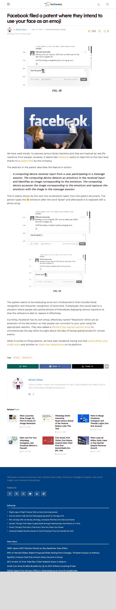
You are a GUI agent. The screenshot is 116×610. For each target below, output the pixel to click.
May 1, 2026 (96, 451)
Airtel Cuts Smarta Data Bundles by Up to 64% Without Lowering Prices (41, 566)
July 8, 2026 (25, 427)
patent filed (26, 160)
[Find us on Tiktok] (43, 493)
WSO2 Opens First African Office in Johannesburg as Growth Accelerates (42, 570)
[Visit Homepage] (53, 4)
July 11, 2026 (61, 432)
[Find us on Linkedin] (37, 493)
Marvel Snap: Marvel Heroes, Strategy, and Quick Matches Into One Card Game (42, 520)
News (63, 29)
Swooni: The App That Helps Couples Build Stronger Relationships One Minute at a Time (44, 523)
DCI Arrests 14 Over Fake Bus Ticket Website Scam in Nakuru (36, 561)
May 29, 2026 (26, 451)
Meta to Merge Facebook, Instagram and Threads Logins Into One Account (100, 421)
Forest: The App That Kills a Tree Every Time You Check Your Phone (36, 527)
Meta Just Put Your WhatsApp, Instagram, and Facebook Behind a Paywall (28, 443)
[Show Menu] (8, 4)
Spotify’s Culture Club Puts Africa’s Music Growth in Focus (35, 557)
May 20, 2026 (61, 454)
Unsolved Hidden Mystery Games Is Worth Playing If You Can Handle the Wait (41, 531)
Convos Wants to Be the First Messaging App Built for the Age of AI (36, 516)
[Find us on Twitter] (16, 493)
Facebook (63, 157)
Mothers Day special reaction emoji (71, 327)
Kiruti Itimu (21, 29)
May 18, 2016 (37, 29)
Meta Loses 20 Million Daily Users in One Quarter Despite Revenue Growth (99, 443)
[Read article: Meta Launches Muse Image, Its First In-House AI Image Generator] (12, 418)
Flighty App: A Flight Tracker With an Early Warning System (33, 512)
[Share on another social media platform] (106, 366)
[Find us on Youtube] (30, 493)
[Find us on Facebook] (9, 493)
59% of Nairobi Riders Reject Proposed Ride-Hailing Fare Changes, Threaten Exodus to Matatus (53, 553)
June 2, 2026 (96, 429)
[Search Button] (107, 4)
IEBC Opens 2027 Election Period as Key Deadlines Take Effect (37, 548)
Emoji (16, 358)
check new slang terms (51, 344)
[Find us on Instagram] (23, 493)
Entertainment (53, 29)
